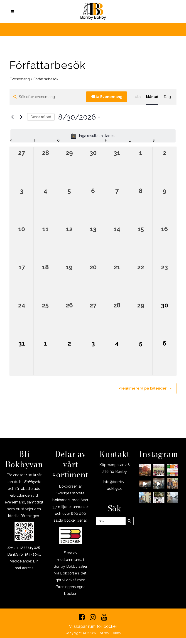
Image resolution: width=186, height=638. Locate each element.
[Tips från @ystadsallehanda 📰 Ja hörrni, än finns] (158, 497)
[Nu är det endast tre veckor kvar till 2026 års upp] (172, 470)
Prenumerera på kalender (142, 388)
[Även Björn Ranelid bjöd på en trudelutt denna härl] (158, 484)
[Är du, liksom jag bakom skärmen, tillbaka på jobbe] (172, 497)
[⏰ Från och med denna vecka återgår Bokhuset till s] (145, 497)
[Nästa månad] (21, 117)
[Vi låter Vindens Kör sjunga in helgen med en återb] (145, 484)
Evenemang (20, 79)
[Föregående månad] (12, 117)
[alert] (93, 135)
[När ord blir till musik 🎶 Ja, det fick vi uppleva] (172, 484)
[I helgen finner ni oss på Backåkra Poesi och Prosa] (158, 470)
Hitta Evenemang (106, 97)
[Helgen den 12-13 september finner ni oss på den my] (145, 470)
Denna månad (41, 117)
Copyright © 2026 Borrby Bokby (92, 633)
